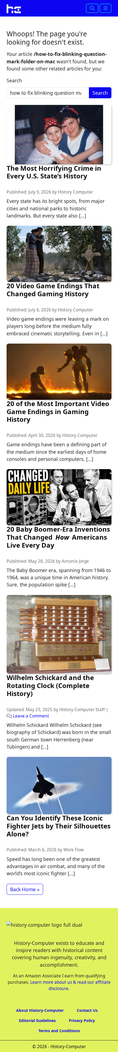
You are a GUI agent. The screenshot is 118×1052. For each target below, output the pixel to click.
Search (14, 80)
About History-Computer (40, 1010)
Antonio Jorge (75, 561)
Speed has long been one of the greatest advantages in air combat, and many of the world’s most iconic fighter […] (56, 866)
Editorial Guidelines (37, 1020)
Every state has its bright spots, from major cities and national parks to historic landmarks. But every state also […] (56, 208)
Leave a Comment (31, 716)
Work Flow (73, 850)
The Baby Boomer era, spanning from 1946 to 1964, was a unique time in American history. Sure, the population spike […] (59, 577)
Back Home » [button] (25, 889)
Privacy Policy (82, 1020)
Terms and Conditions (59, 1030)
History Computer (75, 192)
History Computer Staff (82, 710)
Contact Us (87, 1010)
